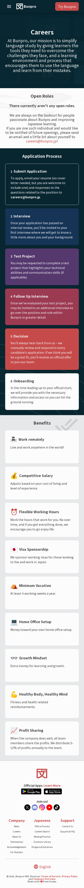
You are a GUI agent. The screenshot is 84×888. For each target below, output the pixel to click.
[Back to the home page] (42, 774)
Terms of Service (51, 876)
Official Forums (42, 826)
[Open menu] (9, 6)
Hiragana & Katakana (42, 847)
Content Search (42, 831)
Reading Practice (42, 836)
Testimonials (16, 841)
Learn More (52, 785)
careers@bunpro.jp (41, 141)
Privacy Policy (70, 876)
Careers (16, 831)
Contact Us (67, 826)
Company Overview (44, 878)
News (16, 826)
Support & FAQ (67, 831)
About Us (16, 836)
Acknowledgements (16, 847)
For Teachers (16, 852)
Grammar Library (42, 841)
